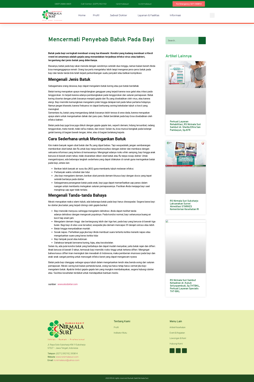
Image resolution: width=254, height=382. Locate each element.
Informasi (175, 15)
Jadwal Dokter (118, 15)
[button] (212, 15)
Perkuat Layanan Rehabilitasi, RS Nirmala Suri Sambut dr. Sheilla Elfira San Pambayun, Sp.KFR (185, 126)
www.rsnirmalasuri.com (67, 357)
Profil (96, 15)
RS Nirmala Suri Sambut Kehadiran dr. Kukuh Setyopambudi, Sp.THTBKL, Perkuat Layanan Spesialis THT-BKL (185, 286)
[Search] (202, 40)
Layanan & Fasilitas (148, 15)
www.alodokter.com (68, 284)
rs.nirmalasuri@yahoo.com (66, 360)
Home (82, 15)
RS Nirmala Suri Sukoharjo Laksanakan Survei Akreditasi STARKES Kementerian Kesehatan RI (184, 205)
